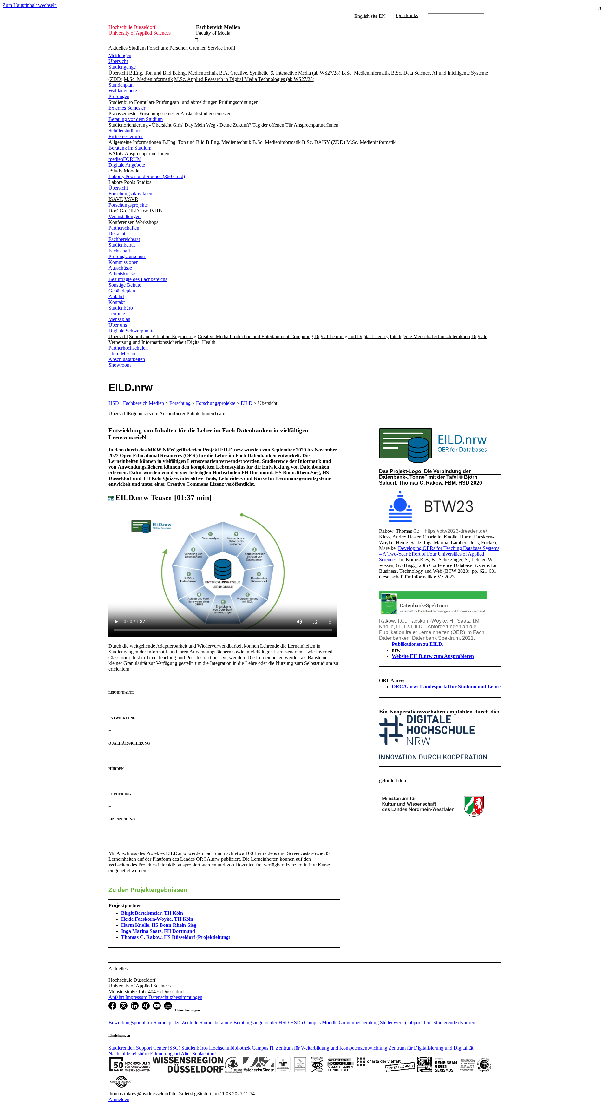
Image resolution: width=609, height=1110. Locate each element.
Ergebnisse (139, 413)
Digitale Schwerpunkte (131, 330)
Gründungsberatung (359, 1022)
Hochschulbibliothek (230, 1048)
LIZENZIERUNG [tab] (121, 819)
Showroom (119, 365)
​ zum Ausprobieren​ (433, 656)
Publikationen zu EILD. (417, 644)
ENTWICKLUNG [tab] (122, 718)
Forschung (157, 47)
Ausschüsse (120, 268)
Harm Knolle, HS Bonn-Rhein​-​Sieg (158, 925)
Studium (137, 47)
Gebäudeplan (121, 290)
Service (215, 47)
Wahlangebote (122, 90)
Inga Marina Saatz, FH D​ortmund (158, 931)
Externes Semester (126, 107)
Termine (116, 313)
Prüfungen (118, 96)
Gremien (197, 47)
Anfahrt (116, 296)
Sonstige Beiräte (124, 285)
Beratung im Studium (129, 147)
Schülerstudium (124, 130)
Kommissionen (123, 262)
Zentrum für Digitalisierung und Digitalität (431, 1048)
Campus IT (263, 1048)
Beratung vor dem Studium (135, 119)
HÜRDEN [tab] (116, 769)
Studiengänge (122, 67)
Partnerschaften (123, 228)
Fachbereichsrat (124, 239)
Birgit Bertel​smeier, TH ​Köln (152, 913)
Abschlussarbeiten (126, 359)
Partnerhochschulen (128, 348)
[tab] (224, 692)
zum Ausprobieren (168, 413)
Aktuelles (118, 47)
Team (219, 413)
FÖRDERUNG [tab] (119, 794)
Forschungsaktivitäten (130, 193)
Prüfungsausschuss (127, 256)
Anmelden (118, 1099)
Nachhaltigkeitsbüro (128, 1053)
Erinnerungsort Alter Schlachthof (183, 1053)
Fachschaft (119, 250)
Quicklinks (407, 15)
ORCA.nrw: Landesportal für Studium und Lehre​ (446, 686)
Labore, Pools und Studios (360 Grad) (146, 176)
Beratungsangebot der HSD (261, 1022)
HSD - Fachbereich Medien (136, 403)
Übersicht (118, 61)
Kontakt (116, 302)
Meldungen (119, 55)
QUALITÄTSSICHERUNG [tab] (129, 743)
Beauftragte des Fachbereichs (137, 279)
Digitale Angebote (126, 165)
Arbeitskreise (121, 273)
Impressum (136, 997)
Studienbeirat (121, 245)
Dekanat (116, 233)
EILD (246, 403)
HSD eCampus (305, 1022)
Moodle (329, 1022)
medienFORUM (124, 159)
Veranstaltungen (124, 216)
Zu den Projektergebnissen (147, 889)
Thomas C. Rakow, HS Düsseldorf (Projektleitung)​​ (175, 937)
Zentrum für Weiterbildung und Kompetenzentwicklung (331, 1048)
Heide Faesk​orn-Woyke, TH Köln (157, 919)
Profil (229, 47)
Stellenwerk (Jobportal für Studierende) (419, 1022)
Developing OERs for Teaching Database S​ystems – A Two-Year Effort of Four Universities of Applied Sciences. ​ (439, 553)
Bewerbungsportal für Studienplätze (144, 1022)
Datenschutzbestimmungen (175, 997)
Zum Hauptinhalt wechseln (30, 5)
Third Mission (122, 353)
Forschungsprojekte (128, 205)
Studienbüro (120, 308)
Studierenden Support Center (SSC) (144, 1048)
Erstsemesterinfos (125, 136)
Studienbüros (194, 1048)
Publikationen (200, 413)
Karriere (468, 1022)
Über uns (117, 325)
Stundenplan (121, 85)
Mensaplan (119, 319)
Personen (178, 47)
